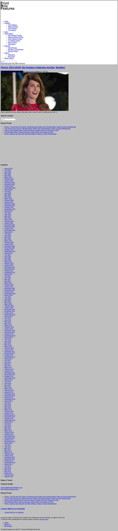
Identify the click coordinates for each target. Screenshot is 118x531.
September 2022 (9, 251)
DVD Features (12, 28)
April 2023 (7, 239)
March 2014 (8, 431)
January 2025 (8, 202)
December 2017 (9, 351)
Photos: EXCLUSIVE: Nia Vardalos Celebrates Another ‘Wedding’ (33, 67)
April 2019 (7, 323)
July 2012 (7, 466)
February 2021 (9, 285)
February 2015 (9, 411)
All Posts (8, 63)
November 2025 (9, 184)
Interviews (11, 55)
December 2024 (9, 204)
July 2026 (7, 170)
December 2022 (9, 246)
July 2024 (7, 212)
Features (7, 23)
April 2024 (7, 218)
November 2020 (9, 290)
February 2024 (9, 221)
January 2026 (8, 181)
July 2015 (7, 403)
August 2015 (8, 401)
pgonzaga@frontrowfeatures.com (11, 487)
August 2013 (8, 443)
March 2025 (8, 198)
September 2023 (9, 230)
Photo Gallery (8, 34)
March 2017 (8, 367)
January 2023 (8, 244)
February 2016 (9, 390)
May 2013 (7, 448)
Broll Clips (11, 56)
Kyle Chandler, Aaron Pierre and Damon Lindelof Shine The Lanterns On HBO (28, 132)
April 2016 (7, 387)
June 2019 (7, 320)
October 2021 (8, 271)
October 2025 (8, 186)
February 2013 (9, 454)
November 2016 (9, 374)
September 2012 (9, 462)
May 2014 (7, 427)
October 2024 (8, 207)
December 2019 (9, 309)
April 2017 (7, 366)
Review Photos (13, 51)
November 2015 (9, 395)
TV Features (12, 30)
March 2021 (8, 283)
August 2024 (8, 211)
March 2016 (8, 388)
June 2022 (7, 256)
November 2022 (9, 248)
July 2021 (7, 276)
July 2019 (7, 318)
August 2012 (8, 464)
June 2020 (7, 299)
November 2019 (9, 311)
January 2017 (8, 371)
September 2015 (9, 399)
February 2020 (9, 306)
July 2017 (7, 360)
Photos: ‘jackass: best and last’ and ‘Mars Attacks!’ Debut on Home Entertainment (30, 134)
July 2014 (7, 424)
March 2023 (8, 241)
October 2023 (8, 228)
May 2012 (7, 469)
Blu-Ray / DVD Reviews (15, 49)
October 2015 (8, 397)
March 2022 (8, 262)
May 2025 (7, 195)
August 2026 (8, 168)
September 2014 (9, 420)
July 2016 (7, 381)
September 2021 (9, 272)
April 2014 (7, 429)
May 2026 (7, 174)
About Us (7, 524)
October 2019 (8, 313)
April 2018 (7, 344)
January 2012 (8, 476)
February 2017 (9, 369)
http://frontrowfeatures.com (10, 489)
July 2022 (7, 255)
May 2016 (7, 385)
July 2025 (7, 191)
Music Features (13, 27)
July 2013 (7, 445)
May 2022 (7, 258)
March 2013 (8, 452)
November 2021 (9, 269)
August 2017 (8, 359)
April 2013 (7, 450)
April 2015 (7, 408)
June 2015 (7, 404)
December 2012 (9, 457)
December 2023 (9, 225)
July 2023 (7, 234)
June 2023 (7, 235)
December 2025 (9, 183)
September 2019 (9, 315)
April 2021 (7, 281)
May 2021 (7, 279)
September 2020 (9, 293)
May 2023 (7, 237)
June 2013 (7, 447)
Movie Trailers (9, 58)
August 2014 (8, 422)
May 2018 (7, 343)
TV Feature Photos (14, 41)
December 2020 (9, 288)
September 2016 (9, 378)
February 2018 (9, 348)
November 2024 (9, 205)
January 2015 (8, 413)
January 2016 (8, 392)
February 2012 (9, 475)
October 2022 (8, 249)
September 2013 (9, 441)
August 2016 (8, 380)
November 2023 (9, 227)
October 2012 (8, 461)
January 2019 (8, 329)
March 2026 (8, 177)
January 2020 (8, 307)
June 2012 (7, 468)
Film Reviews (12, 48)
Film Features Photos (15, 35)
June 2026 (7, 172)
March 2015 (8, 410)
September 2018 (9, 336)
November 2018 (9, 332)
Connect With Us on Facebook (13, 509)
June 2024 (7, 214)
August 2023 (8, 232)
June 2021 (7, 278)
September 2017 (9, 357)
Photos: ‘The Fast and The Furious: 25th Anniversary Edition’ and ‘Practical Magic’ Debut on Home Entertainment (40, 127)
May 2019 (7, 322)
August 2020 (8, 295)
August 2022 (8, 253)
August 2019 (8, 316)
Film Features (12, 25)
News (6, 32)
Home (6, 21)
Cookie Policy (44, 519)
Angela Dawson (31, 71)
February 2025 (9, 200)
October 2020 (8, 292)
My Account (8, 526)
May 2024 (7, 216)
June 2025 (7, 193)
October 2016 (8, 376)
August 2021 (8, 274)
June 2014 (7, 425)
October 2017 (8, 355)
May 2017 (7, 364)
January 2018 (8, 350)
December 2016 (9, 373)
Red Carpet (11, 44)
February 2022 (9, 263)
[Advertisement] (34, 14)
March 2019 (8, 325)
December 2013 (9, 436)
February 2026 (9, 179)
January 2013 (8, 455)
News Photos (12, 42)
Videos (6, 53)
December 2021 (9, 267)
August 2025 (8, 190)
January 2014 (8, 434)
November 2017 (9, 353)
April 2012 (7, 471)
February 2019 (9, 327)
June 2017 (7, 362)
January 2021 (8, 286)
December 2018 (9, 330)
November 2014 (9, 417)
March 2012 (8, 473)
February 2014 (9, 432)
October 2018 (8, 334)
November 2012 (9, 459)
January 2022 (8, 265)
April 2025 (7, 197)
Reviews (7, 46)
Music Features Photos (15, 37)
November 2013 (9, 438)
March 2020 (8, 304)
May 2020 (7, 300)
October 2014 (8, 418)
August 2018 (8, 337)
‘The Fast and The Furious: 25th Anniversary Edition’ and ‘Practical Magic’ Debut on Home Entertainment (37, 129)
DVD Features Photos (15, 39)
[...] (56, 112)
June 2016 (7, 383)
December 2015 (9, 394)
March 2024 (8, 219)
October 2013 (8, 439)
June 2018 (7, 341)
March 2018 (8, 346)
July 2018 (7, 339)
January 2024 (8, 223)
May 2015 (7, 406)
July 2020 (7, 297)
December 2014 (9, 415)
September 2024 (9, 209)
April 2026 (7, 175)
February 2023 (9, 242)
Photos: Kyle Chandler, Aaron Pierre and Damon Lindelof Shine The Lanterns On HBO (31, 130)
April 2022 (7, 260)
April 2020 (7, 302)
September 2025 (9, 188)
